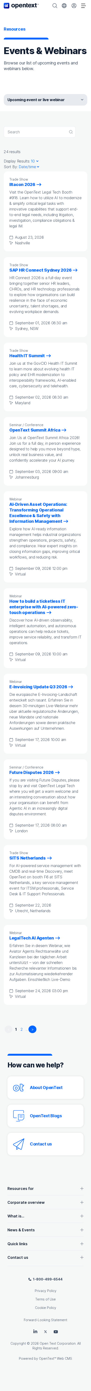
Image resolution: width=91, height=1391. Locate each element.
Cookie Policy (45, 1308)
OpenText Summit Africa (34, 430)
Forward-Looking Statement (45, 1320)
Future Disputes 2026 (31, 772)
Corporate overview (26, 1202)
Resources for (20, 1188)
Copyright (18, 1343)
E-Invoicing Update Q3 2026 (38, 686)
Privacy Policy (45, 1291)
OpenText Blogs (46, 1115)
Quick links (17, 1243)
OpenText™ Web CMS (55, 1358)
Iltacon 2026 (22, 184)
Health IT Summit (27, 355)
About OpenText (46, 1087)
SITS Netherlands (27, 858)
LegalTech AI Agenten (31, 937)
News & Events (21, 1230)
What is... (15, 1216)
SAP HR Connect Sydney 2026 (40, 270)
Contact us (41, 1143)
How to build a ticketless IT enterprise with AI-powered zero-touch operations (43, 607)
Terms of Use (45, 1299)
